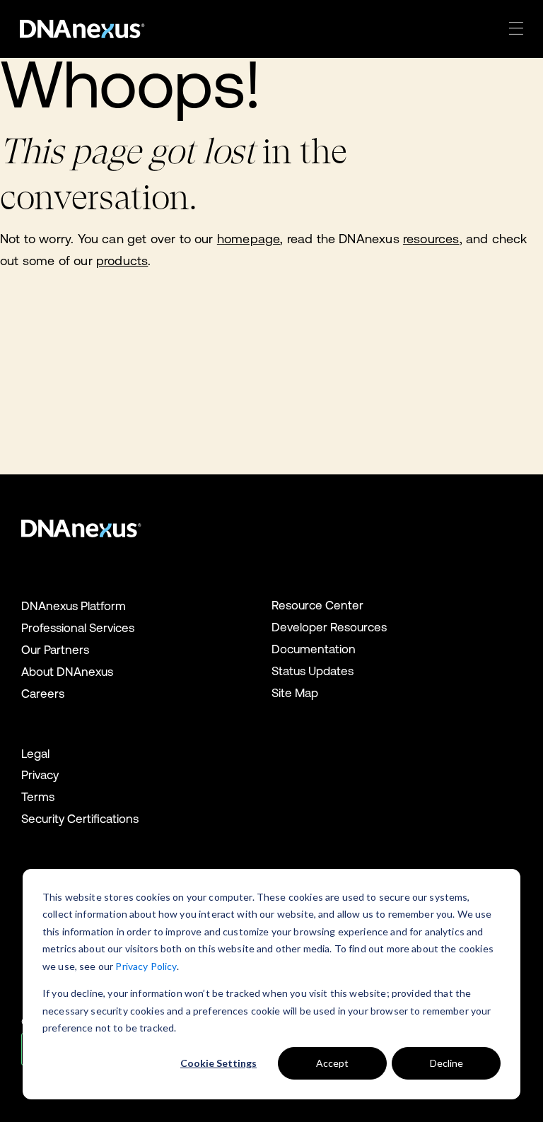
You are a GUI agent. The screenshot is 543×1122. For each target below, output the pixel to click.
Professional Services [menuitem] (77, 628)
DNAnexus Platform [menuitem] (73, 606)
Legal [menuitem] (35, 754)
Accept (332, 1063)
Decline (446, 1063)
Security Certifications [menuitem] (80, 819)
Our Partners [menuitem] (55, 650)
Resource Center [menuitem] (317, 605)
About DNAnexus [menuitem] (67, 672)
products (122, 260)
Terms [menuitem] (37, 797)
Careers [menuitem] (42, 693)
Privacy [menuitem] (40, 775)
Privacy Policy (145, 966)
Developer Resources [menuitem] (329, 627)
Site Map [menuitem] (295, 693)
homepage (248, 238)
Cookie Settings (218, 1063)
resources (431, 238)
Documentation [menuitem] (314, 649)
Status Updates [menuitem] (313, 671)
